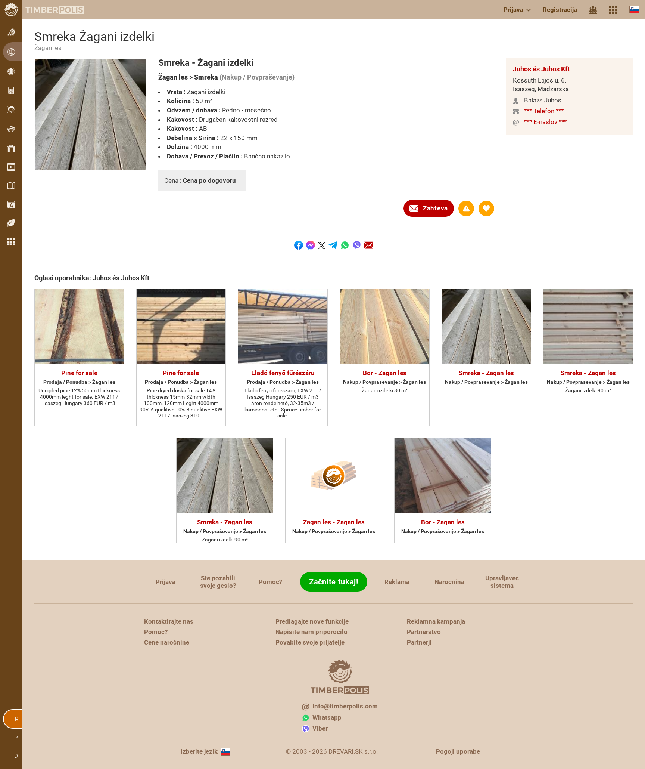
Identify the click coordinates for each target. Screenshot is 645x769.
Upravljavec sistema (502, 581)
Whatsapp (327, 717)
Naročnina (449, 582)
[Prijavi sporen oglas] (466, 208)
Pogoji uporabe (458, 751)
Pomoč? (270, 582)
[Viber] (356, 245)
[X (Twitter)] (321, 245)
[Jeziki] (634, 9)
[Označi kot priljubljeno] (486, 208)
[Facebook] (298, 245)
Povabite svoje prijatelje (310, 642)
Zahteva (435, 208)
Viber (320, 728)
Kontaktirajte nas (168, 621)
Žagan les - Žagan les (334, 522)
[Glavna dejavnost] (593, 9)
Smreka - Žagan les (486, 373)
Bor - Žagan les (384, 373)
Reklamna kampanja (436, 621)
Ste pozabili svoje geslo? (218, 581)
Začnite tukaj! (333, 581)
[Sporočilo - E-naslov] (368, 245)
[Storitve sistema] (613, 9)
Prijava (513, 9)
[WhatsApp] (344, 245)
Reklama (396, 582)
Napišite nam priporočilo (311, 632)
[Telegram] (332, 245)
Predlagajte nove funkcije (312, 621)
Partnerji (419, 642)
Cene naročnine (166, 642)
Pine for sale (79, 373)
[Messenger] (310, 245)
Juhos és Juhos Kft (541, 69)
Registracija (560, 9)
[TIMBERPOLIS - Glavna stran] (48, 9)
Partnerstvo (424, 632)
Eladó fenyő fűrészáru (283, 373)
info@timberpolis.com (345, 706)
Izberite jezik (199, 751)
